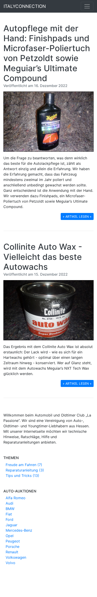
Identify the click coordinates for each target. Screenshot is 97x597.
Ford (9, 519)
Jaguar (11, 525)
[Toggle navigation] (87, 6)
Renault (12, 552)
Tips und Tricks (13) (22, 475)
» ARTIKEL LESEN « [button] (77, 216)
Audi (9, 503)
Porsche (12, 546)
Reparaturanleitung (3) (25, 470)
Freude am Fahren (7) (24, 464)
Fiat (9, 514)
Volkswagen (16, 557)
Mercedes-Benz (19, 530)
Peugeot (13, 541)
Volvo (10, 562)
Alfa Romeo (15, 498)
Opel (10, 535)
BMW (10, 508)
